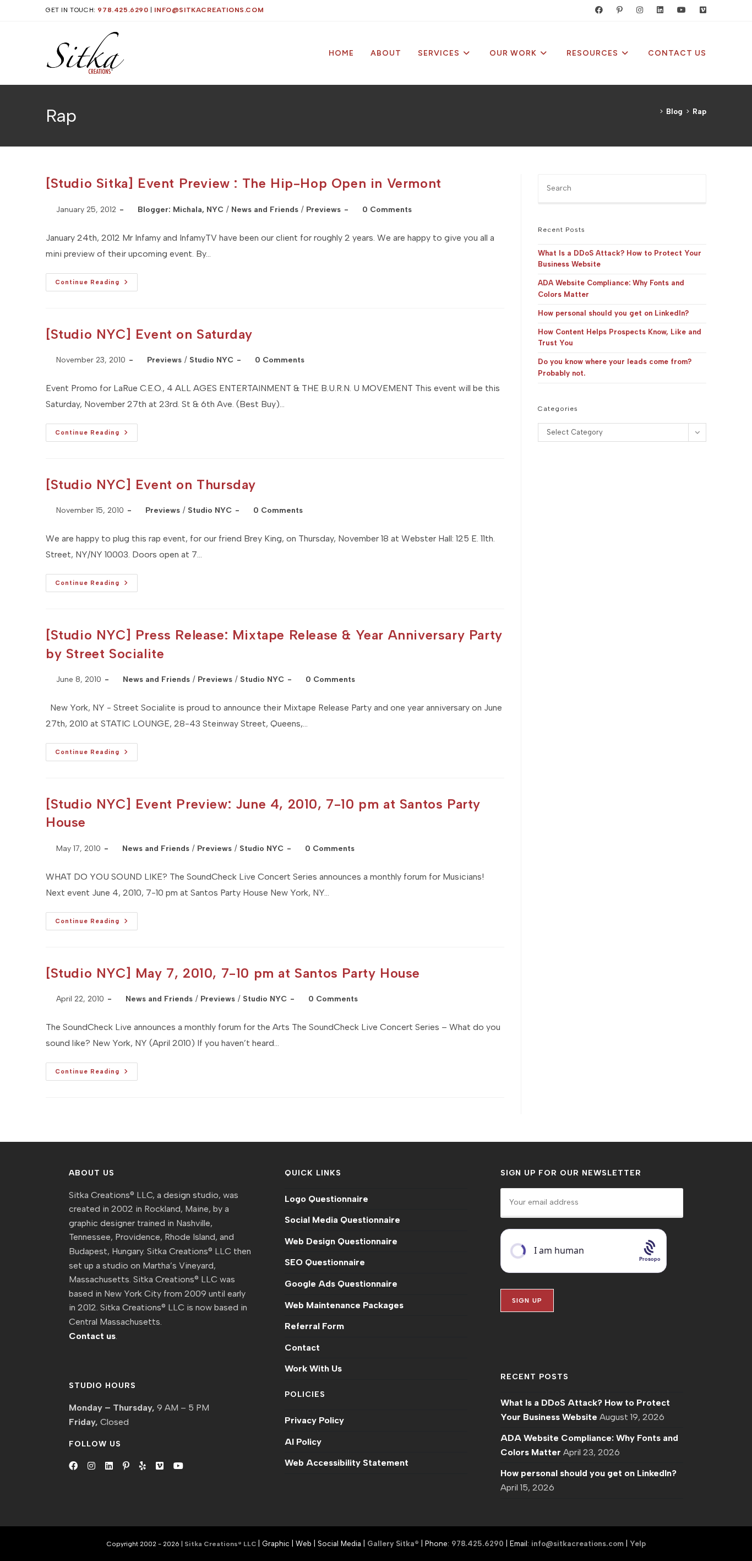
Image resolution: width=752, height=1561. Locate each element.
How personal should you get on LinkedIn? (613, 313)
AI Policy (303, 1442)
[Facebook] (73, 1466)
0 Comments (387, 209)
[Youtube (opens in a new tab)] (679, 10)
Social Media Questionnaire (342, 1220)
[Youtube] (178, 1466)
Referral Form (314, 1326)
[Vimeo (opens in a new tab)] (698, 10)
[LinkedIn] (109, 1466)
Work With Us (313, 1368)
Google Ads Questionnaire (341, 1283)
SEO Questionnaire (325, 1262)
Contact (302, 1347)
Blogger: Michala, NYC (181, 209)
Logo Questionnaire (326, 1199)
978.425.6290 (122, 10)
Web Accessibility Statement (346, 1462)
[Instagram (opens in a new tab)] (637, 10)
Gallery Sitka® (393, 1543)
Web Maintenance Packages (344, 1305)
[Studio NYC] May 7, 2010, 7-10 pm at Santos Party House (233, 973)
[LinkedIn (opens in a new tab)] (657, 10)
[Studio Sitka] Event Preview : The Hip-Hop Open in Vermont (244, 183)
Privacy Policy (314, 1420)
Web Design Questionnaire (341, 1241)
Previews (323, 209)
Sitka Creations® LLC (221, 1544)
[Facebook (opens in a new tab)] (596, 10)
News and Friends (264, 209)
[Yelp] (142, 1466)
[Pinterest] (126, 1466)
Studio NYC (211, 360)
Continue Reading (96, 284)
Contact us (92, 1336)
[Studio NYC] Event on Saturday (149, 334)
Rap (699, 111)
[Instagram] (91, 1466)
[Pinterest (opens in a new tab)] (617, 10)
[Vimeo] (160, 1466)
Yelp (638, 1543)
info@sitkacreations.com (209, 10)
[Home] (653, 111)
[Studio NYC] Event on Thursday (151, 484)
